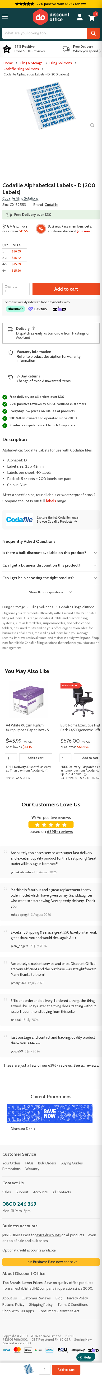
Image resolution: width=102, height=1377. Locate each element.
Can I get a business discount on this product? (41, 565)
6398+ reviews (60, 831)
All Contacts (61, 1192)
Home (8, 63)
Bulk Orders (47, 1163)
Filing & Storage (31, 63)
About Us (9, 1298)
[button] (5, 16)
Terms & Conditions (72, 1305)
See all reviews (86, 1065)
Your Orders (11, 1163)
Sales (6, 1192)
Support (22, 1192)
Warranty (32, 1169)
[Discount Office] (51, 17)
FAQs (29, 1163)
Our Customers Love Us (51, 804)
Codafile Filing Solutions (21, 69)
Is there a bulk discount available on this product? (44, 552)
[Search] (93, 33)
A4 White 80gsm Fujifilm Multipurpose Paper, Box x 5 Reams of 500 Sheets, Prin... (28, 728)
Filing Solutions (61, 63)
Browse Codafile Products (54, 522)
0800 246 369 (19, 1204)
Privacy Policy (77, 1298)
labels (51, 501)
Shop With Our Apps (18, 1311)
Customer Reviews (36, 1298)
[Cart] (91, 18)
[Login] (79, 17)
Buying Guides (72, 1163)
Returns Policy (13, 1305)
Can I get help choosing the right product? (38, 578)
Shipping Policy (41, 1305)
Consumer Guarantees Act (59, 1311)
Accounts (40, 1192)
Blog (59, 1298)
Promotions (11, 1169)
